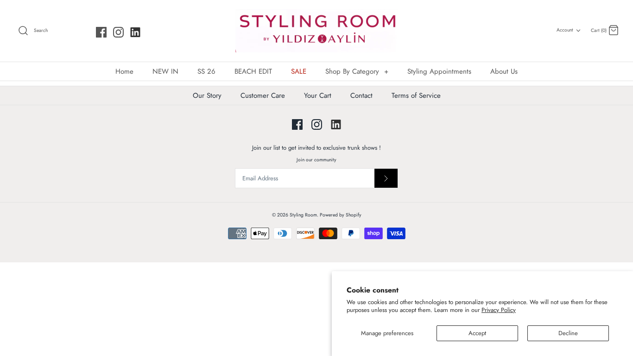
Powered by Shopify (340, 214)
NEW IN (165, 71)
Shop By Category (356, 71)
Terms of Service (416, 95)
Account (565, 29)
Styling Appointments (439, 71)
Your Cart (317, 95)
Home (124, 71)
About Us (504, 71)
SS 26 (206, 71)
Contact (361, 95)
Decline (568, 333)
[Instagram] (118, 32)
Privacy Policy (498, 309)
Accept (477, 333)
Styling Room (303, 214)
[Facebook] (101, 32)
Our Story (207, 95)
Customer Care (263, 95)
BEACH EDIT (253, 71)
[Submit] (386, 178)
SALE (298, 71)
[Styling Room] (316, 30)
